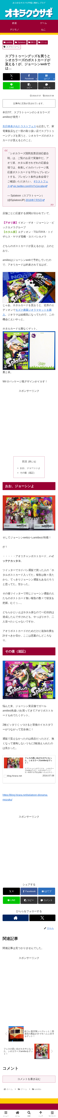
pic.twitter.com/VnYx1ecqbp (29, 186)
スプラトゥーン (13, 47)
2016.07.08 (48, 775)
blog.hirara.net (14, 775)
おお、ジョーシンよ (30, 468)
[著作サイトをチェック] (16, 918)
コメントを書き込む (29, 1079)
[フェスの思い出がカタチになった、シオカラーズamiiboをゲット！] (13, 762)
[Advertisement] (29, 422)
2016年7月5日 (34, 200)
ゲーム (44, 42)
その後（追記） (28, 472)
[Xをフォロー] (42, 918)
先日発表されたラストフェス (19, 126)
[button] (29, 85)
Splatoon (22, 42)
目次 (24, 461)
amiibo (9, 42)
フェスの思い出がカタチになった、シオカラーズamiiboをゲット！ (38, 760)
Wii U (33, 42)
